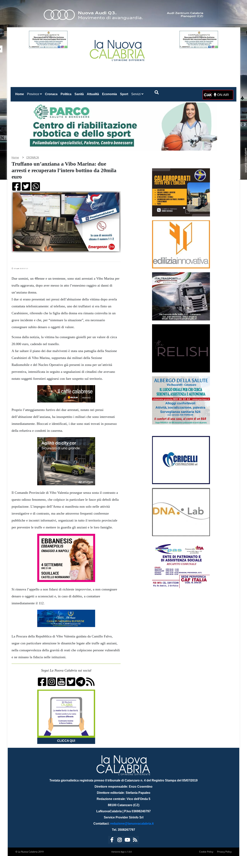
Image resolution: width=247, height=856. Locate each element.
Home (20, 94)
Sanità (79, 94)
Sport (124, 94)
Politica (66, 94)
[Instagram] (120, 840)
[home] (118, 49)
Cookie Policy (206, 851)
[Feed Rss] (135, 840)
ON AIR (222, 95)
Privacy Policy (224, 851)
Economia (109, 94)
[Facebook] (112, 840)
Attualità (93, 94)
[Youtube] (127, 840)
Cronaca (51, 94)
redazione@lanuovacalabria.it (132, 823)
